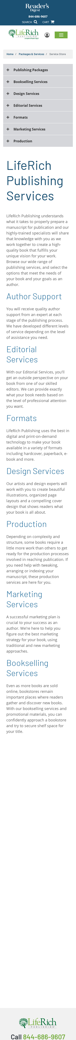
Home (10, 54)
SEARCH (27, 22)
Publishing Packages (31, 70)
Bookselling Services (31, 81)
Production (23, 141)
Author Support (34, 296)
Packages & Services (31, 54)
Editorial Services (28, 105)
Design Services (26, 93)
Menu (61, 35)
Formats (21, 117)
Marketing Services (29, 129)
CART (46, 22)
